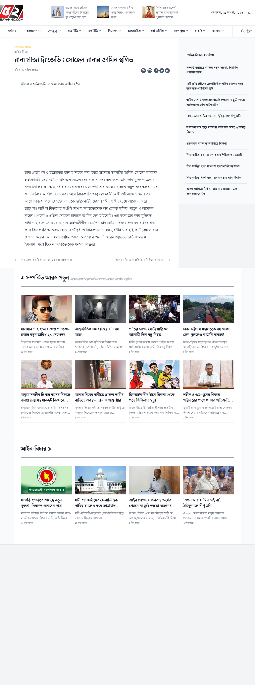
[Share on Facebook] (156, 70)
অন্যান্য (219, 31)
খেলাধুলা (182, 31)
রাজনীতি (75, 31)
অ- (143, 70)
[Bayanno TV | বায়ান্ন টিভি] (12, 13)
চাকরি (201, 31)
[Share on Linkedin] (167, 70)
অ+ (150, 70)
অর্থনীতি (95, 31)
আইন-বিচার (21, 52)
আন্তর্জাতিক (137, 31)
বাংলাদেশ (34, 31)
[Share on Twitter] (161, 70)
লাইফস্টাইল (160, 31)
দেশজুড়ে (55, 31)
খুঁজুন (249, 31)
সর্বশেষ (12, 31)
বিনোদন (115, 31)
